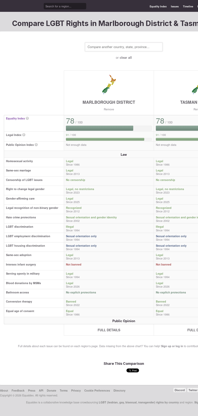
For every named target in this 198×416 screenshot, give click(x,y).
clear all (126, 57)
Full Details (109, 330)
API (41, 390)
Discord (180, 390)
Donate (51, 390)
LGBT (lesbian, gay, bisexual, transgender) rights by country (139, 402)
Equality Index (158, 6)
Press (31, 390)
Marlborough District (109, 102)
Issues (175, 6)
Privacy (76, 390)
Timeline (188, 6)
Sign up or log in (172, 346)
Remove (109, 109)
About (4, 390)
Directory (119, 390)
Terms (64, 390)
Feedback (18, 390)
